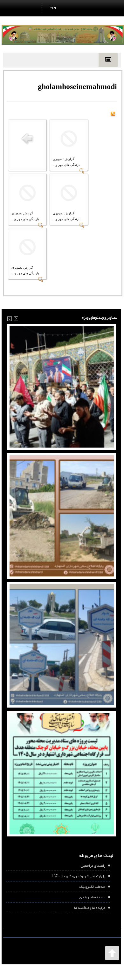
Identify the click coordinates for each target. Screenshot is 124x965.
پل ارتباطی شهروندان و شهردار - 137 (78, 876)
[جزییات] (82, 172)
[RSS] (112, 115)
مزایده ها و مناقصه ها (89, 907)
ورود (52, 7)
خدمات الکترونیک (92, 886)
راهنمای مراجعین (92, 865)
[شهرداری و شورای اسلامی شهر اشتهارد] (63, 35)
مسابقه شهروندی (92, 897)
